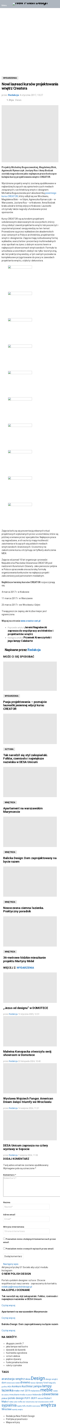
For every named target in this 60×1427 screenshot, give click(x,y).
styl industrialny (29, 1402)
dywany (39, 1383)
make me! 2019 (22, 1390)
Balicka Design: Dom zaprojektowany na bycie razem (29, 859)
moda (22, 1395)
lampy (47, 1386)
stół (51, 1401)
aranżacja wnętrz (13, 1379)
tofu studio (27, 1406)
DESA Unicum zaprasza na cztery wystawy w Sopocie (25, 1147)
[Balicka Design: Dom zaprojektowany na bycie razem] (30, 832)
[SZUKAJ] (55, 4)
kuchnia (27, 1386)
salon (16, 1402)
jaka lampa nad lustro (17, 1346)
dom (4, 1382)
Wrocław (7, 1409)
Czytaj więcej (8, 1305)
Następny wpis (10, 1264)
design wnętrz (51, 1379)
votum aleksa (13, 1356)
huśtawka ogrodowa (16, 1353)
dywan (33, 1383)
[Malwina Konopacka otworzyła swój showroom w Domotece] (30, 1031)
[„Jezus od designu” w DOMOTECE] (30, 987)
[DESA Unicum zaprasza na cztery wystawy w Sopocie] (30, 1125)
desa (27, 1379)
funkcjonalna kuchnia (17, 1362)
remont (41, 1398)
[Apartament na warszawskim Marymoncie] (30, 782)
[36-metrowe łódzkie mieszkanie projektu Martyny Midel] (30, 931)
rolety (11, 1402)
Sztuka (9, 749)
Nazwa (6, 1202)
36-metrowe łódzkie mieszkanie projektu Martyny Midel (24, 959)
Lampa (37, 1386)
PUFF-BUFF (30, 1398)
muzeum (28, 1395)
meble (46, 1390)
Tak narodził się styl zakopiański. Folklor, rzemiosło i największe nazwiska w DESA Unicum (25, 758)
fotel (45, 1382)
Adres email (9, 1214)
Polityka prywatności (17, 1419)
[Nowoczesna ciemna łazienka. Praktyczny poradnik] (30, 881)
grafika (4, 1387)
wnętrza (48, 1405)
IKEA (10, 1387)
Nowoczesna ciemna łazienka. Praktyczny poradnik (23, 909)
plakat (5, 1398)
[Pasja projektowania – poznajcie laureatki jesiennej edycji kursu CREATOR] (30, 676)
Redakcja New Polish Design (20, 1416)
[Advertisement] (30, 40)
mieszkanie (14, 1395)
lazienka (7, 1390)
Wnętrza (10, 802)
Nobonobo (36, 1395)
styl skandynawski (42, 1402)
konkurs (16, 1386)
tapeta (19, 1406)
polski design (16, 1398)
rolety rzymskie (14, 1365)
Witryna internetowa (13, 1227)
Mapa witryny (13, 1422)
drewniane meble (13, 1383)
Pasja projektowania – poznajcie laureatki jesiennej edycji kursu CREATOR (25, 705)
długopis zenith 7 (15, 1343)
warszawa (36, 1406)
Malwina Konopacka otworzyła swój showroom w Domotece (27, 1053)
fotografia (52, 1383)
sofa (20, 1402)
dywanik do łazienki (16, 1350)
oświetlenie (50, 1394)
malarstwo (35, 1391)
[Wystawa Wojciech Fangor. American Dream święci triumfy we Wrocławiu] (30, 1078)
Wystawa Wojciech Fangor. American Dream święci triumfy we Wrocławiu (28, 1100)
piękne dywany (13, 1359)
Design (38, 1378)
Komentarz (9, 1175)
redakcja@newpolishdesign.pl (17, 1286)
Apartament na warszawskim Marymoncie (23, 810)
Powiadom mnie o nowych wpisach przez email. (30, 1248)
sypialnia (9, 1405)
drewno (25, 1382)
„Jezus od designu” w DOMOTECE (25, 1008)
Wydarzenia (11, 696)
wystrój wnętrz (17, 1410)
